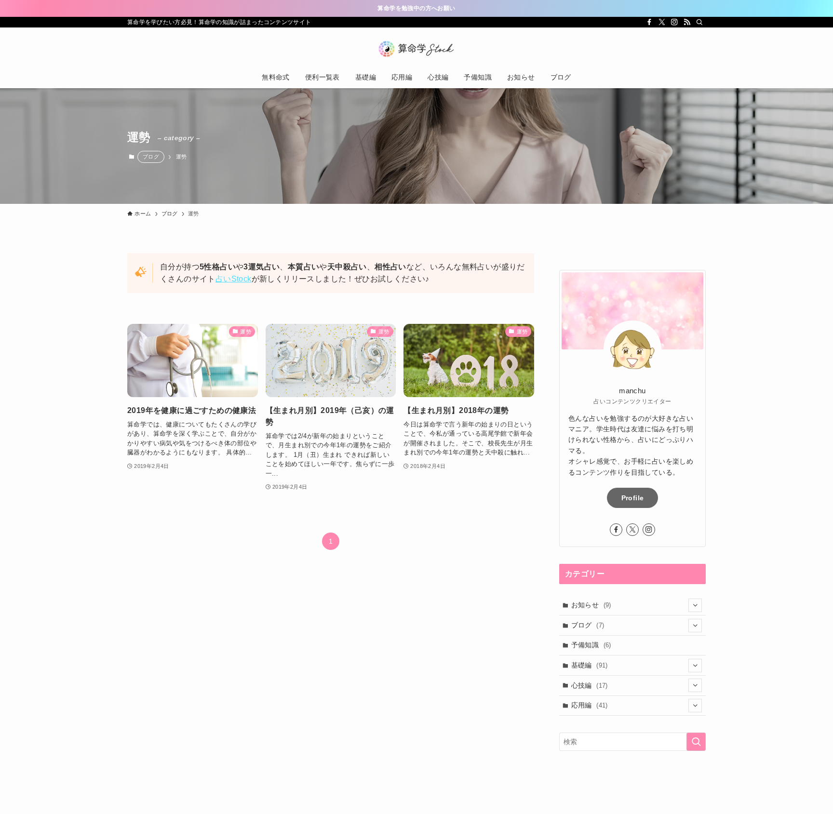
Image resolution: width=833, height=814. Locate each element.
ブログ (151, 157)
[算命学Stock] (416, 48)
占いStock (233, 279)
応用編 (589, 705)
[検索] (699, 22)
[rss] (687, 22)
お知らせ (591, 605)
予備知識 (591, 645)
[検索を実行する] (696, 742)
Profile (632, 498)
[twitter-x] (662, 22)
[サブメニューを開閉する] (695, 605)
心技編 (589, 685)
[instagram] (674, 22)
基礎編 (589, 665)
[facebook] (649, 22)
